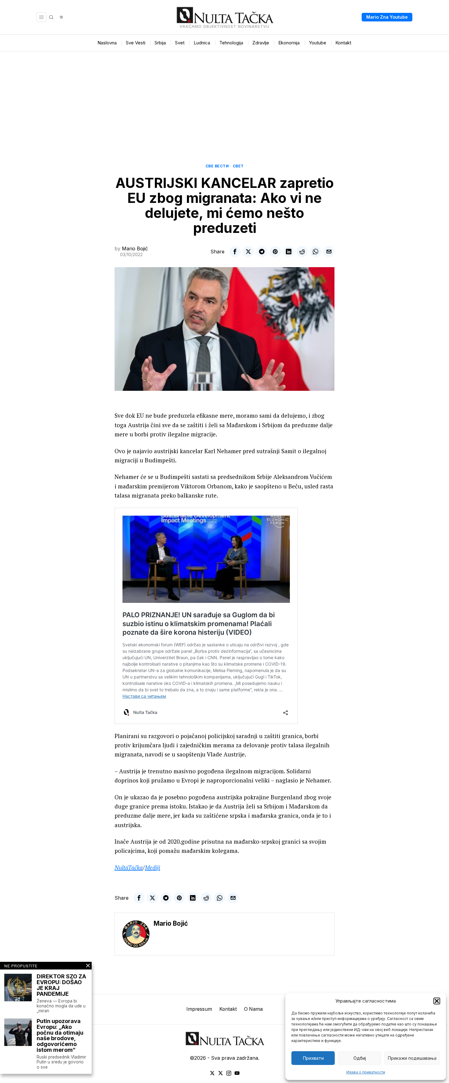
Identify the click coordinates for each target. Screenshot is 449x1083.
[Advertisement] (224, 97)
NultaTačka (129, 867)
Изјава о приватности (365, 1072)
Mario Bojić (135, 248)
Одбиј (359, 1058)
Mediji (152, 867)
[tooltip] (234, 251)
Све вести (217, 166)
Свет (238, 166)
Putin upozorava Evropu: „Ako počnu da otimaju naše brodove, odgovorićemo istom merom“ (60, 1035)
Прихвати (313, 1058)
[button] (437, 1001)
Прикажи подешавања (412, 1058)
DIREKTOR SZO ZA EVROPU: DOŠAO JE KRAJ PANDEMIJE (61, 985)
